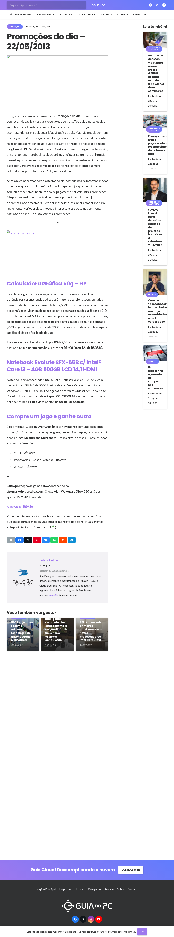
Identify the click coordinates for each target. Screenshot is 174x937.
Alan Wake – (20, 506)
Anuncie (109, 889)
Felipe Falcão (49, 560)
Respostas (65, 889)
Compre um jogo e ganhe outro (49, 416)
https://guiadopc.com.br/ (54, 570)
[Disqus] (57, 705)
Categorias (94, 889)
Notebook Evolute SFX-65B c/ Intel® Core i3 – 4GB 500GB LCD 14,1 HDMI (54, 365)
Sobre (120, 889)
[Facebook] (150, 5)
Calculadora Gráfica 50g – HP (46, 283)
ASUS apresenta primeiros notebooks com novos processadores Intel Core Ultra (91, 631)
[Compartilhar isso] (19, 540)
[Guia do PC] (97, 5)
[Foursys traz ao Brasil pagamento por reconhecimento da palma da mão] (155, 121)
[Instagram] (163, 5)
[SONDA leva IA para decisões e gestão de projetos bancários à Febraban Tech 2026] (155, 190)
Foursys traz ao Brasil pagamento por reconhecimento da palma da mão (159, 145)
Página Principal (46, 889)
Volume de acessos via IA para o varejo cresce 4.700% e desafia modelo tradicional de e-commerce (156, 73)
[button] (52, 14)
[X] (157, 5)
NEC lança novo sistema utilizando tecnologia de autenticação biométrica (22, 631)
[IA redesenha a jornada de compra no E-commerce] (155, 353)
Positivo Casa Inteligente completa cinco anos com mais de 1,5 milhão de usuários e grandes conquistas (56, 627)
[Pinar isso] (37, 540)
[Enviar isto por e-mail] (11, 540)
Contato (132, 889)
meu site (53, 595)
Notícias (80, 889)
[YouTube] (98, 919)
